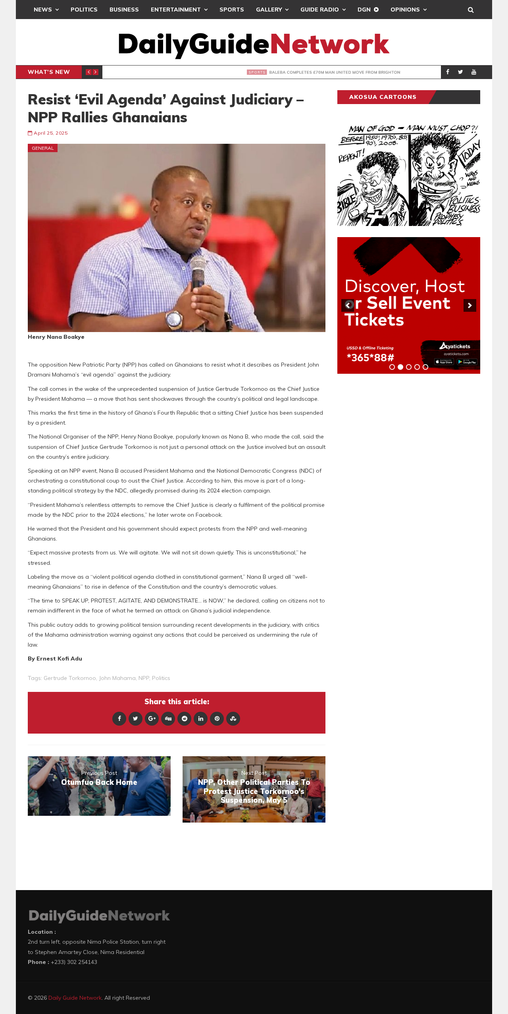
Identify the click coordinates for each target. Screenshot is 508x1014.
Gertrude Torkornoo (70, 678)
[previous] (347, 305)
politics (161, 678)
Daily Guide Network (75, 997)
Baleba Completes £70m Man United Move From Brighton (230, 72)
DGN (364, 9)
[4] (417, 367)
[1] (392, 367)
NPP (144, 678)
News (43, 9)
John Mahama (117, 678)
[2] (400, 367)
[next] (470, 305)
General (43, 148)
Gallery (269, 9)
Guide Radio (319, 9)
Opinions (405, 9)
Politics (84, 9)
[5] (425, 367)
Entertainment (176, 9)
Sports (231, 9)
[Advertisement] (396, 504)
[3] (409, 367)
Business (124, 9)
